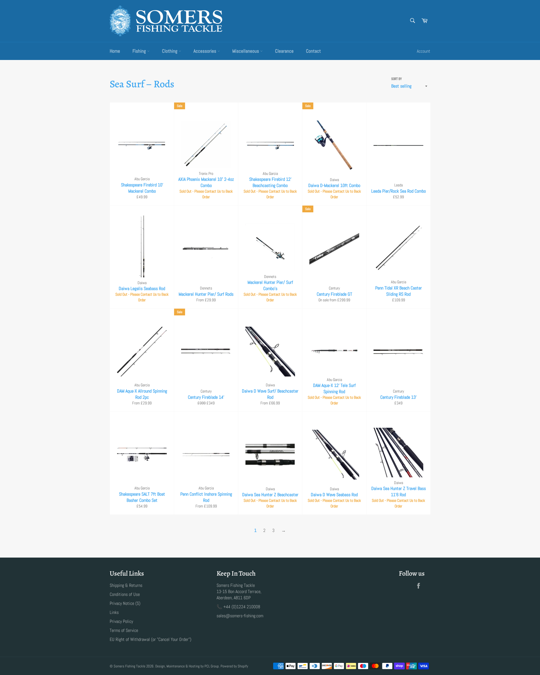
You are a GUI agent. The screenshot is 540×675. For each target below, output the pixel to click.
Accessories (205, 51)
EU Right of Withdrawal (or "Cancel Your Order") (150, 639)
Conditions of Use (125, 594)
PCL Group (211, 666)
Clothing (170, 51)
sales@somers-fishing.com (240, 616)
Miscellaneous (246, 51)
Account (423, 51)
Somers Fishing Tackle (129, 666)
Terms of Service (124, 630)
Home (115, 51)
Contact (313, 51)
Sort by (396, 79)
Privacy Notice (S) (125, 603)
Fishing (139, 51)
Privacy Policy (121, 621)
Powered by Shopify (234, 666)
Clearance (284, 51)
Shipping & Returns (126, 585)
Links (114, 612)
